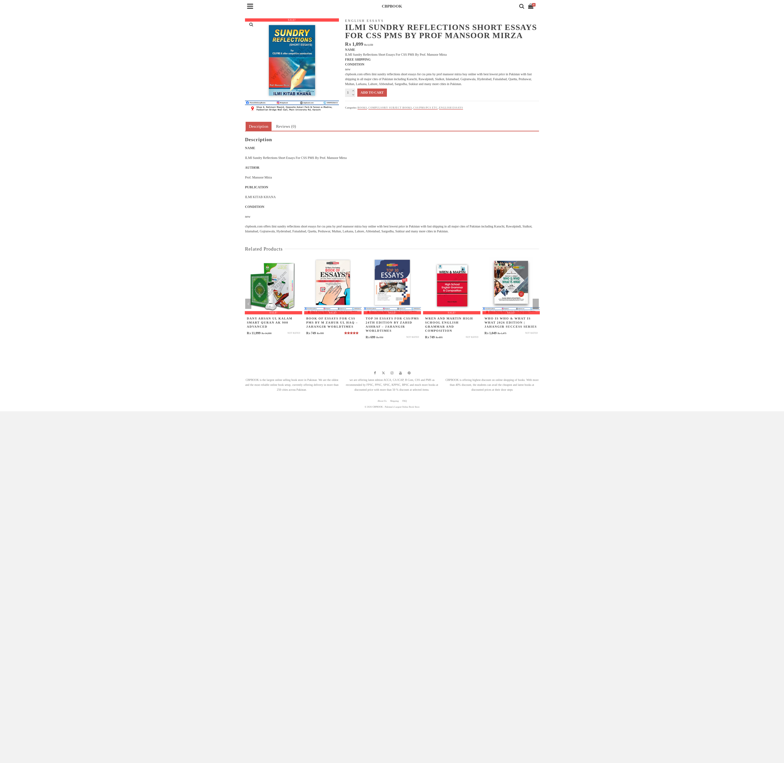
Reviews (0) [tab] (286, 126)
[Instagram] (392, 373)
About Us (382, 401)
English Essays (451, 107)
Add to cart (372, 92)
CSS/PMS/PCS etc (425, 107)
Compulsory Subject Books (390, 107)
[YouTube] (400, 373)
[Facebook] (375, 373)
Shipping (394, 401)
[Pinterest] (409, 373)
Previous (248, 304)
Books (362, 107)
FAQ (404, 401)
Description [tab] (258, 126)
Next (536, 304)
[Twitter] (383, 373)
